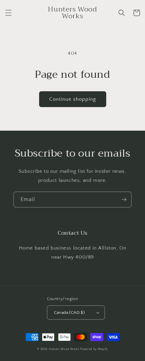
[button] (8, 12)
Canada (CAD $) (69, 312)
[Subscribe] (123, 199)
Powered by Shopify (94, 349)
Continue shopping (72, 99)
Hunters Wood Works (64, 349)
